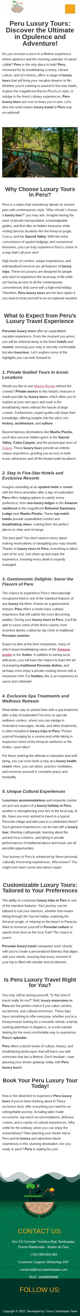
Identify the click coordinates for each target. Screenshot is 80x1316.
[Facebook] (28, 1301)
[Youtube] (44, 1301)
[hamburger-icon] (70, 9)
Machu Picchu (44, 386)
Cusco (7, 448)
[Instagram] (36, 1301)
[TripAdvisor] (51, 1301)
